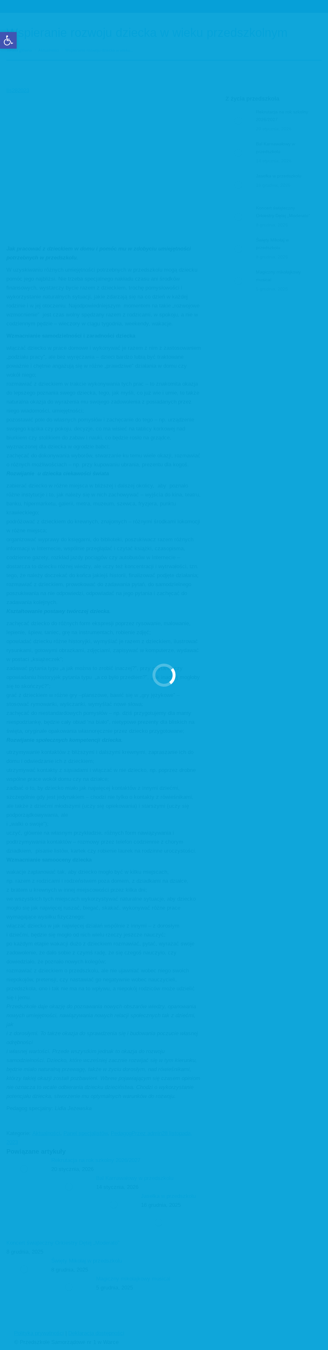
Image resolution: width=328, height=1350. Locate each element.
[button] (8, 40)
